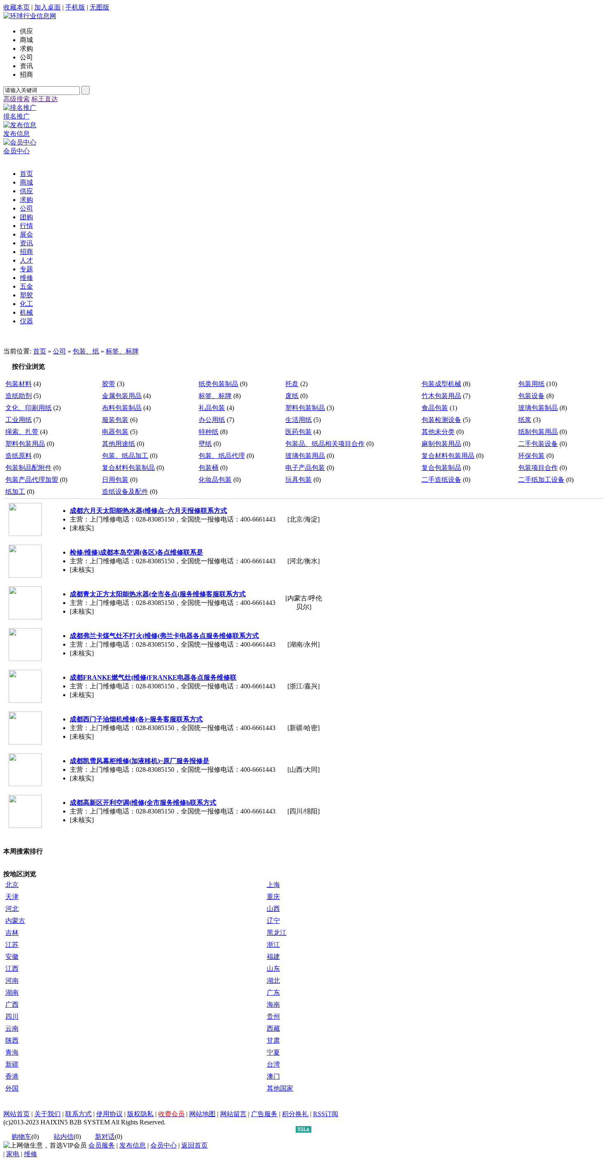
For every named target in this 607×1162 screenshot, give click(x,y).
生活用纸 (298, 419)
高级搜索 (16, 98)
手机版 (75, 7)
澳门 (273, 1076)
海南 (273, 1004)
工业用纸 (18, 419)
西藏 (273, 1028)
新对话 (105, 1136)
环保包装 (531, 455)
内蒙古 (15, 920)
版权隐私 (140, 1113)
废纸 (292, 395)
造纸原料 (18, 455)
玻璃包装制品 (538, 407)
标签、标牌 (122, 351)
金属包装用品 (122, 395)
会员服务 (101, 1145)
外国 (12, 1088)
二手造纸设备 (441, 479)
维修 (30, 1153)
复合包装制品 (441, 467)
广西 (12, 1004)
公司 (59, 351)
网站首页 (16, 1113)
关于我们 (47, 1113)
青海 (12, 1052)
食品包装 (435, 407)
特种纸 (208, 431)
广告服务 (264, 1113)
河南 (12, 980)
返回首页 (194, 1145)
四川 (12, 1016)
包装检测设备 (441, 419)
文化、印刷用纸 (28, 407)
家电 (12, 1153)
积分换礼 (295, 1113)
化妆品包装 (215, 479)
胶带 (108, 383)
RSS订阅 (325, 1113)
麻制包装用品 (441, 443)
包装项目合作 (538, 467)
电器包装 (115, 431)
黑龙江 (277, 932)
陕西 (12, 1040)
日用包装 (115, 479)
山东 (273, 968)
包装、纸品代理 (222, 455)
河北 (12, 908)
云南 (12, 1028)
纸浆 (524, 419)
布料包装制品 (122, 407)
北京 (12, 884)
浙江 (273, 944)
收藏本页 (16, 7)
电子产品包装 (305, 467)
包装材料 (18, 383)
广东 (273, 992)
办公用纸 (212, 419)
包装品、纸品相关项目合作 (325, 443)
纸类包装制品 (218, 383)
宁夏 (273, 1052)
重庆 (273, 896)
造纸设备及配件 (125, 491)
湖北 (273, 980)
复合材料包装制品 (128, 467)
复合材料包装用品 (448, 455)
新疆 (12, 1064)
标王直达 (44, 98)
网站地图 (202, 1113)
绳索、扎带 (21, 431)
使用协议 (109, 1113)
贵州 (273, 1016)
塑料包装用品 (25, 443)
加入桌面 (47, 7)
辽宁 (273, 920)
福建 (273, 956)
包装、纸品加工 (125, 455)
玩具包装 (298, 479)
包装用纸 (531, 383)
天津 (12, 896)
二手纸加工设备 (541, 479)
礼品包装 (212, 407)
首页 (39, 351)
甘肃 (273, 1040)
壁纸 (205, 443)
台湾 (273, 1064)
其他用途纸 (118, 443)
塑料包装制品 (305, 407)
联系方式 (78, 1113)
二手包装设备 (538, 443)
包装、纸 (86, 351)
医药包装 (298, 431)
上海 (273, 884)
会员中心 (163, 1145)
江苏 (12, 944)
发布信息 (132, 1145)
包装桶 (208, 467)
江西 (12, 968)
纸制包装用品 (538, 431)
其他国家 (280, 1088)
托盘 (292, 383)
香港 (12, 1076)
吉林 (12, 932)
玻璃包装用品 (305, 455)
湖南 (12, 992)
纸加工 (15, 491)
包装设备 (531, 395)
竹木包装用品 (441, 395)
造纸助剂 (18, 395)
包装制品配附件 (28, 467)
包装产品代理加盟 (31, 479)
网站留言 (233, 1113)
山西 (273, 908)
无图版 (99, 7)
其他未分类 (438, 431)
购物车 (21, 1136)
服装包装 (115, 419)
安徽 (12, 956)
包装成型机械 (441, 383)
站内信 (64, 1136)
